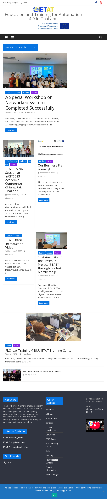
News (34, 92)
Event (18, 92)
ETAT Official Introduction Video (14, 243)
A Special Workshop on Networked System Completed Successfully (29, 102)
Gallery (26, 92)
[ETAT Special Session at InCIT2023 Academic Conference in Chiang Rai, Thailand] (18, 141)
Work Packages (52, 474)
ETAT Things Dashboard (14, 442)
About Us (50, 409)
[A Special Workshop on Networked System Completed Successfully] (35, 54)
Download (50, 434)
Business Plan (52, 418)
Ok (54, 495)
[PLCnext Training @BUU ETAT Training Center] (53, 314)
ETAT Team (51, 439)
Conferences (12, 161)
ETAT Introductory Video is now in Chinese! (42, 371)
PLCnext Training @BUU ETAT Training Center (39, 350)
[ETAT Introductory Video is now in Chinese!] (12, 370)
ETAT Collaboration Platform (16, 447)
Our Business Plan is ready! (51, 167)
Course (9, 92)
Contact (49, 423)
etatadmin (31, 112)
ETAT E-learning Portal (13, 437)
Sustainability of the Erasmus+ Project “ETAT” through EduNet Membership (50, 264)
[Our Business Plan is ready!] (51, 141)
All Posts (49, 414)
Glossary (49, 455)
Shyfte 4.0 (7, 462)
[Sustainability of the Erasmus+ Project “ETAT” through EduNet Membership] (51, 233)
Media (41, 161)
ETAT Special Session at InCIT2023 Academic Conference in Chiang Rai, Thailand (15, 180)
